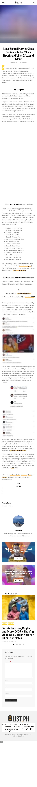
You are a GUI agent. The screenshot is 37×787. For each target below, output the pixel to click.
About (4, 724)
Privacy (8, 727)
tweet (12, 467)
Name (6, 680)
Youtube (4, 477)
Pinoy (4, 623)
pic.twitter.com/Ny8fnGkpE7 (24, 293)
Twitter (18, 475)
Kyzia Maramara (22, 554)
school (5, 505)
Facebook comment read (18, 450)
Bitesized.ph (29, 727)
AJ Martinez (12, 641)
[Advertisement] (18, 762)
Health (15, 545)
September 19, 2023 (29, 297)
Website (7, 693)
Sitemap (13, 724)
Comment (7, 661)
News (22, 545)
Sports (11, 623)
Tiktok (29, 475)
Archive (17, 727)
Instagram (24, 475)
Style (18, 568)
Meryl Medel (18, 530)
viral (10, 505)
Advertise (24, 724)
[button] (13, 644)
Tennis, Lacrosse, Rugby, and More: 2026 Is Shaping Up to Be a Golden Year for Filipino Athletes (18, 632)
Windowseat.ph (11, 729)
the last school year (25, 266)
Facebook (12, 475)
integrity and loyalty (19, 270)
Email (6, 687)
